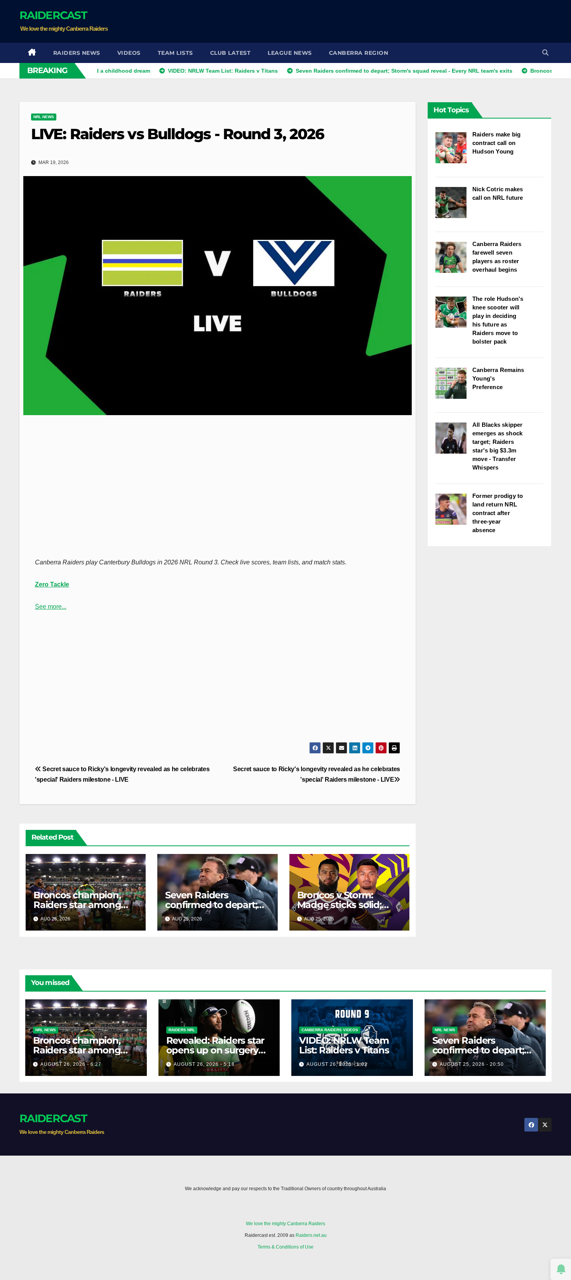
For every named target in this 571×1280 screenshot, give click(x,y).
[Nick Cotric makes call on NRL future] (453, 206)
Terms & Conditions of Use (285, 1247)
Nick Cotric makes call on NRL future (497, 193)
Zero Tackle (52, 584)
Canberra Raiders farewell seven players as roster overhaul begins (496, 257)
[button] (545, 52)
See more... (50, 606)
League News (290, 52)
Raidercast (53, 15)
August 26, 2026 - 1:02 (336, 1064)
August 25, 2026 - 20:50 (472, 1064)
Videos (129, 52)
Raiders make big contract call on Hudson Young (496, 143)
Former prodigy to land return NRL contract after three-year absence (497, 512)
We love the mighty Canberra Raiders (285, 1223)
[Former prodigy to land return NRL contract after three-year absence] (453, 513)
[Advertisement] (410, 21)
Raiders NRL (182, 1030)
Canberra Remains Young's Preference (498, 378)
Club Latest (230, 52)
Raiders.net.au (311, 1235)
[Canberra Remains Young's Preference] (453, 387)
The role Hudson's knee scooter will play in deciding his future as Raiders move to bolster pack (497, 320)
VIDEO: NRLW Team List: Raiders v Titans (344, 1045)
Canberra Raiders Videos (329, 1030)
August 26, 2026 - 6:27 (70, 1064)
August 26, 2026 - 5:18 (204, 1064)
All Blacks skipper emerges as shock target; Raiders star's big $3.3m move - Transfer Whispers (497, 446)
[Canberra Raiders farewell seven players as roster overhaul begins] (453, 261)
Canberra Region (358, 52)
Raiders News (76, 52)
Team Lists (175, 52)
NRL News (43, 117)
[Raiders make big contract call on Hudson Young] (453, 151)
